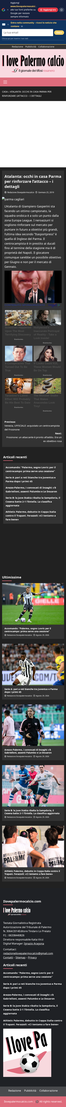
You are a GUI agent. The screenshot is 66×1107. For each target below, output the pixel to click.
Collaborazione (46, 46)
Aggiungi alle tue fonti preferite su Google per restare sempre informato (26, 9)
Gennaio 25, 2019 (46, 192)
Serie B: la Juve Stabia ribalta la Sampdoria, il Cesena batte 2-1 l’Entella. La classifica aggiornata (33, 501)
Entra (59, 32)
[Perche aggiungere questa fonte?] (61, 10)
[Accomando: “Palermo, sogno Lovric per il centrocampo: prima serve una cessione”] (33, 604)
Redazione (17, 46)
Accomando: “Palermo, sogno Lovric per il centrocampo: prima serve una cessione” (31, 469)
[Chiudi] (7, 9)
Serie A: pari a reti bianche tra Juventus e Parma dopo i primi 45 (31, 479)
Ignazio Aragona (34, 943)
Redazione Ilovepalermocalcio (20, 192)
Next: (34, 437)
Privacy (32, 957)
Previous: (32, 425)
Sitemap (20, 957)
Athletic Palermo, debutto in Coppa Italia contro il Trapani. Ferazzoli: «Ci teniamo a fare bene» (31, 515)
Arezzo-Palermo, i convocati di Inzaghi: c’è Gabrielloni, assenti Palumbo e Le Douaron (31, 489)
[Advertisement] (33, 134)
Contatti (8, 957)
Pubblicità (30, 46)
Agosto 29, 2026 (42, 635)
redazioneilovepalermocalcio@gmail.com (28, 953)
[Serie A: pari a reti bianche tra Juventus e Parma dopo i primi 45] (33, 664)
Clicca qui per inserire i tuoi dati (15, 38)
